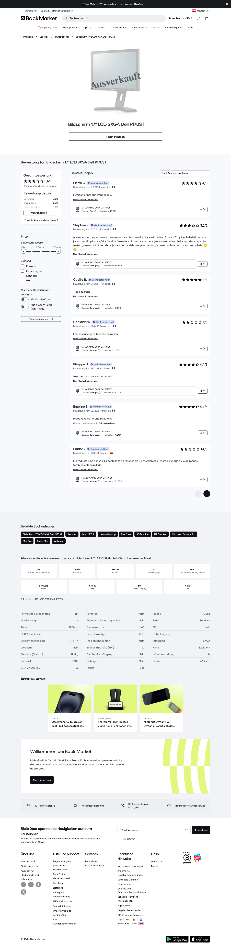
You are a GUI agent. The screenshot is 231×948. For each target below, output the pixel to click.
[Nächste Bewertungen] (206, 493)
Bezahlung (58, 883)
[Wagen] (206, 18)
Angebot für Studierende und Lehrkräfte (30, 874)
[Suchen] (65, 18)
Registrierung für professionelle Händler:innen (62, 865)
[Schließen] (227, 4)
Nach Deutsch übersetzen (85, 199)
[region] (115, 708)
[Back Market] (39, 18)
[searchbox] (116, 18)
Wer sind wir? (28, 861)
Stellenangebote (30, 866)
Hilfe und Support (62, 901)
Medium (155, 866)
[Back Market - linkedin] (31, 884)
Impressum (124, 905)
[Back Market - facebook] (38, 884)
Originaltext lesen (107, 423)
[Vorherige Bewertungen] (198, 493)
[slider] (23, 251)
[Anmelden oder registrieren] (198, 18)
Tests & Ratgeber (62, 906)
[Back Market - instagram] (23, 884)
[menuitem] (70, 27)
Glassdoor (156, 861)
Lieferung (58, 887)
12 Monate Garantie (128, 879)
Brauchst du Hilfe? (180, 18)
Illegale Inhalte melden (129, 910)
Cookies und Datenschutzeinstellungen (132, 890)
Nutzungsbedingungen (130, 866)
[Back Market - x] (23, 892)
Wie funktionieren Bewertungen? (42, 220)
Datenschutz (124, 884)
